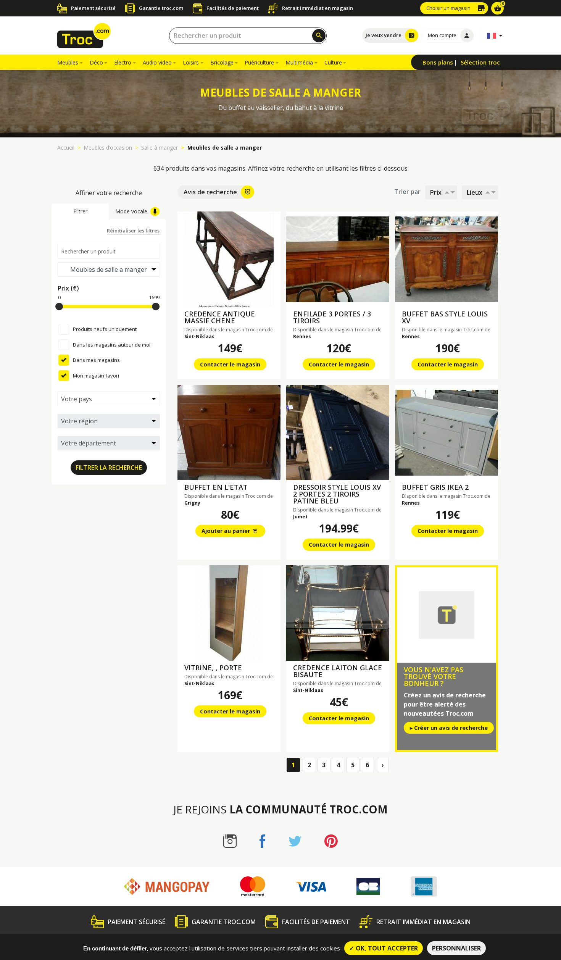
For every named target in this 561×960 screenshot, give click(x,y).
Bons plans (437, 62)
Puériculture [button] (259, 62)
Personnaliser (456, 948)
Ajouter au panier (230, 530)
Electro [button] (122, 62)
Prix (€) (68, 288)
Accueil (65, 147)
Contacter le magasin (230, 364)
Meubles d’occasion (108, 147)
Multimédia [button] (299, 62)
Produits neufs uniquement (105, 329)
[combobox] (248, 35)
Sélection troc (480, 62)
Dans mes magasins (96, 360)
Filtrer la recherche (109, 467)
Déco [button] (96, 62)
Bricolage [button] (222, 62)
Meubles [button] (67, 62)
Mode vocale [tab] (131, 211)
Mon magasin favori (96, 375)
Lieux (474, 192)
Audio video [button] (157, 62)
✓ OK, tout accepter (383, 948)
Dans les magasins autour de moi (111, 344)
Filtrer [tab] (80, 211)
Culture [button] (333, 62)
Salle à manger (159, 147)
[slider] (59, 306)
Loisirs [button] (191, 62)
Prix (436, 192)
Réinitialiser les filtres (133, 230)
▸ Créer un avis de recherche (449, 727)
